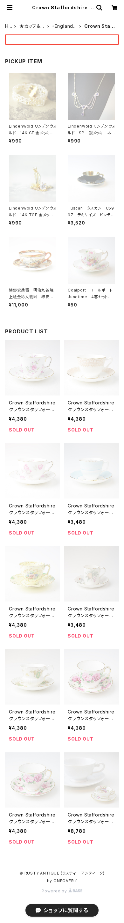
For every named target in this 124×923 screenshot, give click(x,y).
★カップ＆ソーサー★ (32, 26)
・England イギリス (64, 26)
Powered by (55, 891)
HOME (8, 26)
